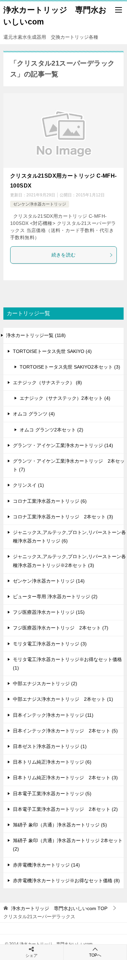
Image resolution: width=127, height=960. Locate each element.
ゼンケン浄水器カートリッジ (39, 204)
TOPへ (95, 955)
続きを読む (63, 254)
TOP (59, 908)
